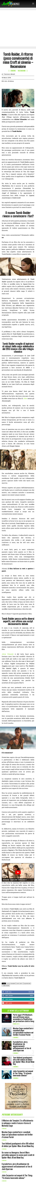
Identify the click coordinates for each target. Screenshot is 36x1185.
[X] (7, 85)
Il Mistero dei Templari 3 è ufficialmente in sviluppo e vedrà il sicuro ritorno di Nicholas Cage (17, 1123)
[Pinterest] (11, 85)
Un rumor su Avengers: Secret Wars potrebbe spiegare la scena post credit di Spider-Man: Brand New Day (18, 1155)
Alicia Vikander (11, 983)
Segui (31, 995)
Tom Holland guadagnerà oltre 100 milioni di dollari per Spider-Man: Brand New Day (23, 1060)
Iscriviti (30, 1003)
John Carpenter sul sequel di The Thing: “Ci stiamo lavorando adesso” (23, 1073)
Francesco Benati (9, 74)
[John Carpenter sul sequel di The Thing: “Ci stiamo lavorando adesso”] (7, 1074)
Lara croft (20, 983)
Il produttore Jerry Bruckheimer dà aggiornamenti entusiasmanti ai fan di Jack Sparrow (22, 1046)
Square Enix (27, 983)
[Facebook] (3, 85)
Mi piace (31, 992)
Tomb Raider (5, 985)
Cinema (16, 1037)
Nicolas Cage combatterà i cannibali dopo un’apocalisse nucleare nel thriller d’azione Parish (23, 1031)
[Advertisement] (18, 28)
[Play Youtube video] (18, 872)
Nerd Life (16, 1024)
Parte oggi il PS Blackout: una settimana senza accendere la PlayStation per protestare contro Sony (23, 1018)
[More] (19, 85)
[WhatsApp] (15, 85)
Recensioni (22, 71)
